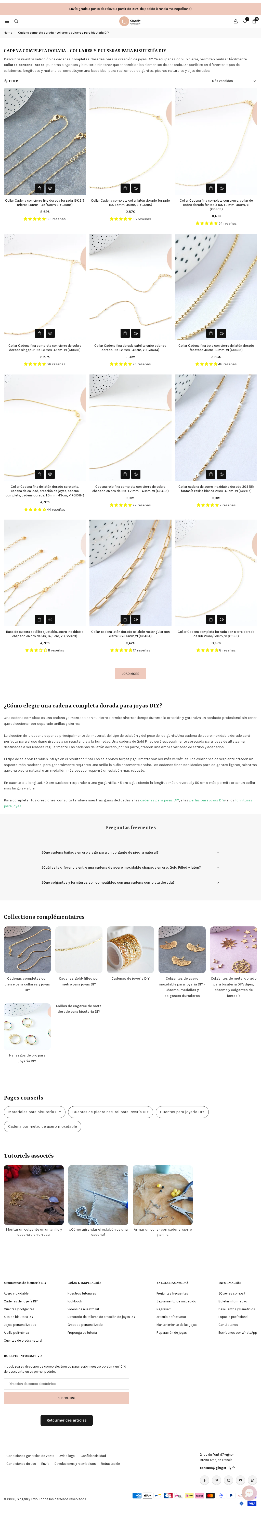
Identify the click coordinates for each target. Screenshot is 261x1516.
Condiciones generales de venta (30, 1456)
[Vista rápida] (50, 188)
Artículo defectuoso (171, 1317)
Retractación (110, 1464)
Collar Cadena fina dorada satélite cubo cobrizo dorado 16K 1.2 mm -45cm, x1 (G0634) (130, 348)
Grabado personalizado (85, 1325)
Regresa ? (163, 1309)
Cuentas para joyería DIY (182, 1112)
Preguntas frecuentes (172, 1293)
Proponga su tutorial (83, 1332)
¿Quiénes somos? (231, 1293)
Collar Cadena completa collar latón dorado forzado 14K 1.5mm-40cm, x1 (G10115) (130, 203)
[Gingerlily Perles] (130, 21)
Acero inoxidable (16, 1293)
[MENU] (7, 21)
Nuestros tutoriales (82, 1293)
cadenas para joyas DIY (159, 800)
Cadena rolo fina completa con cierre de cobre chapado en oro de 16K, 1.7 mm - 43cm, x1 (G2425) (130, 489)
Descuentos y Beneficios (236, 1309)
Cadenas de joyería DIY (21, 1301)
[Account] (235, 21)
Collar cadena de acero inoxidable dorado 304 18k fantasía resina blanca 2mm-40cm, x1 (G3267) (216, 489)
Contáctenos (228, 1325)
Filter (13, 81)
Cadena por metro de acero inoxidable (42, 1126)
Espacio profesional (233, 1317)
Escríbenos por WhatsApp (237, 1332)
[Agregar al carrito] (125, 188)
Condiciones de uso (21, 1464)
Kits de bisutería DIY (18, 1317)
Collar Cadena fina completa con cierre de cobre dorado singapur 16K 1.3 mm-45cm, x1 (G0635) (44, 348)
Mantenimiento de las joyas (177, 1325)
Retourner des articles (67, 1420)
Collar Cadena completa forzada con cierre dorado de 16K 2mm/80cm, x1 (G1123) (216, 634)
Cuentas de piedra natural (23, 1340)
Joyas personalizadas (20, 1325)
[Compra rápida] (39, 188)
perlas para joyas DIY (206, 800)
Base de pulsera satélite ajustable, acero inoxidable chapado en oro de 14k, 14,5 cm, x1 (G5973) (44, 634)
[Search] (16, 21)
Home (8, 32)
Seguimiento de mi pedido (176, 1301)
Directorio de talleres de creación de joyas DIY (101, 1317)
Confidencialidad (93, 1456)
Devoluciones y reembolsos (75, 1464)
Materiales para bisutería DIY (34, 1112)
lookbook (75, 1301)
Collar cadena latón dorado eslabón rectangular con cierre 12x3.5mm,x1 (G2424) (130, 634)
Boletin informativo (232, 1301)
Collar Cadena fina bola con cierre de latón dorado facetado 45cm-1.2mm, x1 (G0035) (216, 348)
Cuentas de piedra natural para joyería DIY (110, 1112)
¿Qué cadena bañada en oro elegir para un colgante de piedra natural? (100, 852)
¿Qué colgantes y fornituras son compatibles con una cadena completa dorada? (108, 882)
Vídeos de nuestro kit (83, 1309)
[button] (249, 1493)
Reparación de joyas (171, 1332)
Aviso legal (67, 1456)
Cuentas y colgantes (19, 1309)
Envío (45, 1464)
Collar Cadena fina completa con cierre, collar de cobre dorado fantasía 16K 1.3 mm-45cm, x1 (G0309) (216, 205)
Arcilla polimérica (16, 1332)
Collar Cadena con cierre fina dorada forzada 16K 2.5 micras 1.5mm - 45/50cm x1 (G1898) (44, 203)
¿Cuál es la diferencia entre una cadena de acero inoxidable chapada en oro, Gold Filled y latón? (121, 867)
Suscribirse (66, 1398)
